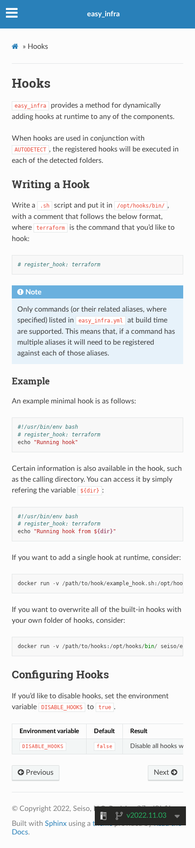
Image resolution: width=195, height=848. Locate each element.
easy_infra (103, 14)
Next (162, 772)
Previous (39, 772)
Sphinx (56, 823)
